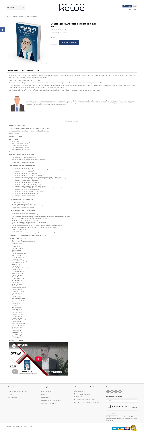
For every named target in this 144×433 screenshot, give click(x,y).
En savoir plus (13, 71)
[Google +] (116, 391)
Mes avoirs (44, 394)
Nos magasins (12, 397)
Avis (38, 71)
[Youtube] (120, 391)
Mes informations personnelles (51, 400)
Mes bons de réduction (48, 403)
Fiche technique (27, 71)
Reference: (54, 29)
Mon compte (44, 387)
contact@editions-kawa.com (90, 402)
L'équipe (10, 394)
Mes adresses (45, 397)
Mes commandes (46, 391)
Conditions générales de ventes (18, 391)
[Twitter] (112, 391)
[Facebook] (108, 391)
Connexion (133, 9)
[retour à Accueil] (7, 16)
